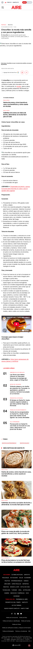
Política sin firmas (16, 624)
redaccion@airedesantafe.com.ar (24, 641)
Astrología (27, 590)
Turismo (14, 590)
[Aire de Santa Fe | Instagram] (18, 613)
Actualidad (14, 577)
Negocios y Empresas (17, 593)
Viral (20, 590)
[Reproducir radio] (2, 2)
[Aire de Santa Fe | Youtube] (21, 613)
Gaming (6, 593)
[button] (5, 7)
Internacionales (16, 581)
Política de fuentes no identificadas (11, 621)
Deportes (25, 584)
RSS (29, 631)
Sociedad (16, 596)
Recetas (10, 24)
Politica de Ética (23, 617)
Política (7, 581)
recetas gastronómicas (9, 443)
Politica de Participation (8, 631)
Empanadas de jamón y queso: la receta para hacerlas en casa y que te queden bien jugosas (16, 188)
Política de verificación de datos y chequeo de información (16, 627)
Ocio (27, 593)
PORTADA (3, 24)
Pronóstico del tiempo (13, 602)
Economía (27, 577)
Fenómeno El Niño (22, 599)
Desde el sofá (14, 587)
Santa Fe (27, 574)
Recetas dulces (24, 443)
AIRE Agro (7, 584)
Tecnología (6, 590)
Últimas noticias (17, 574)
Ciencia (26, 581)
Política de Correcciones (12, 617)
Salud (21, 577)
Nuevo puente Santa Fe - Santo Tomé (16, 608)
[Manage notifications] (29, 645)
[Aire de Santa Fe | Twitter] (15, 613)
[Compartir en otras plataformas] (26, 72)
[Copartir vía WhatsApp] (22, 72)
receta (19, 86)
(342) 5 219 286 (10, 641)
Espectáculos (16, 584)
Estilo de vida (25, 587)
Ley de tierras (16, 605)
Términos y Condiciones (21, 631)
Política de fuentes (25, 621)
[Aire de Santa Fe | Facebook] (12, 613)
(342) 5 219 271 (20, 639)
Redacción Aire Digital (7, 68)
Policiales (5, 577)
